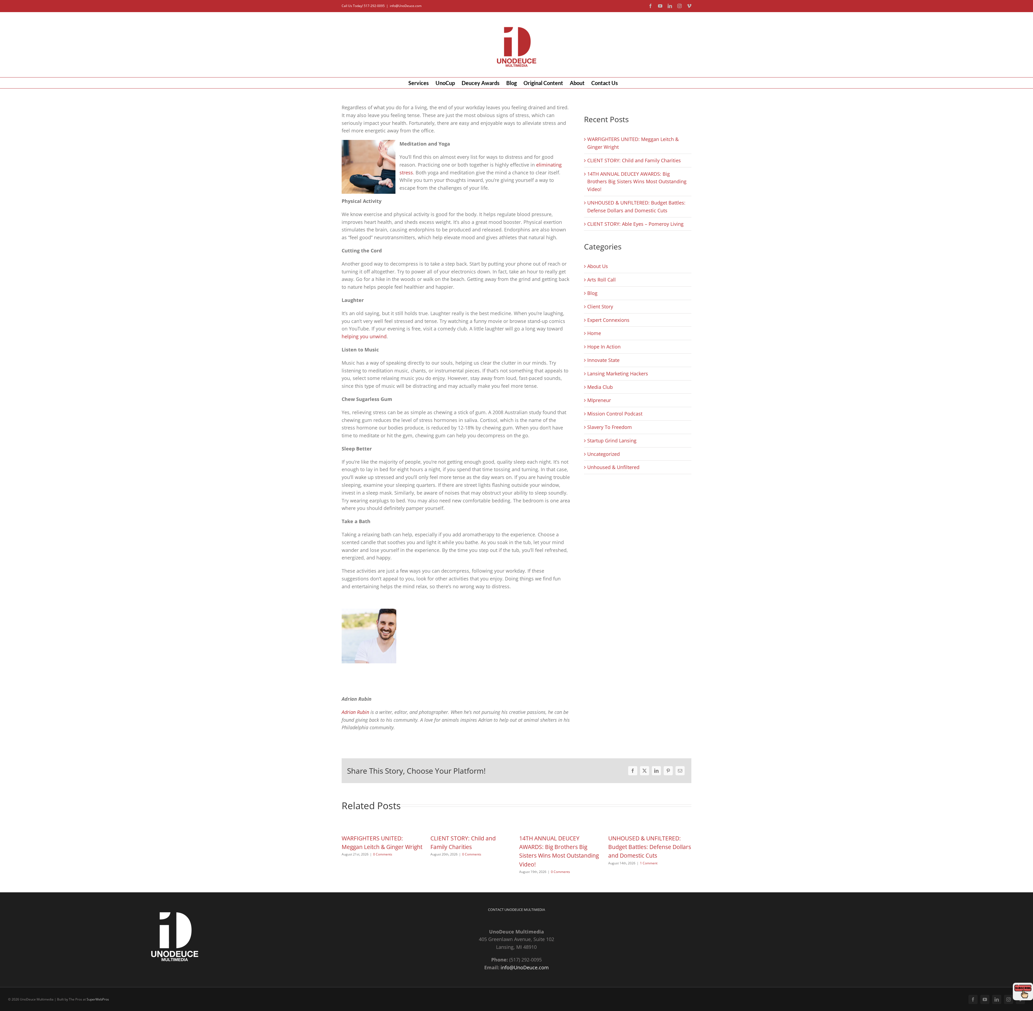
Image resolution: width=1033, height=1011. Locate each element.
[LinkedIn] (656, 771)
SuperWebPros (98, 999)
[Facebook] (633, 771)
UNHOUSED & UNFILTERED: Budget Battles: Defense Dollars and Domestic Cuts (649, 846)
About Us (597, 266)
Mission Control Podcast (614, 413)
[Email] (680, 771)
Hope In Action (604, 346)
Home (594, 333)
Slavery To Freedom (609, 427)
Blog (592, 293)
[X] (644, 771)
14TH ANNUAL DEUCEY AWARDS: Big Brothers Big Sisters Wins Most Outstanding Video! (637, 182)
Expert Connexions (608, 320)
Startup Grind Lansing (611, 440)
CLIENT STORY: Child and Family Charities (634, 160)
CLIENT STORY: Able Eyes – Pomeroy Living (635, 224)
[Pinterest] (668, 771)
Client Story (600, 306)
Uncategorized (603, 454)
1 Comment (648, 863)
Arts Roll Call (601, 279)
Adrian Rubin (355, 712)
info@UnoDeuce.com (406, 5)
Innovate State (603, 360)
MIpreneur (599, 400)
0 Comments (382, 854)
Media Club (600, 387)
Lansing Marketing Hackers (617, 373)
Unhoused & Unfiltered (613, 467)
